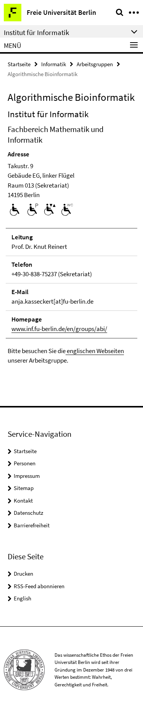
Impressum (27, 475)
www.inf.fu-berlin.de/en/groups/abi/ (59, 329)
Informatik (53, 64)
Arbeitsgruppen (95, 64)
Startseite (19, 64)
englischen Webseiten (95, 351)
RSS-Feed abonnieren (39, 586)
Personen (24, 463)
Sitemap (24, 488)
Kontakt (23, 500)
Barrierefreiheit (32, 525)
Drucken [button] (23, 573)
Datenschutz (28, 512)
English (22, 598)
